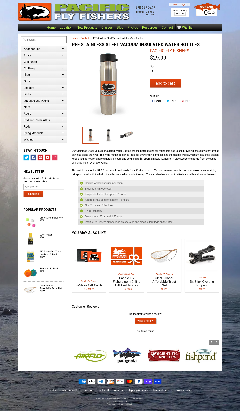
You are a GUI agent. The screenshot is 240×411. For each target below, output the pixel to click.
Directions (89, 390)
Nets (27, 107)
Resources (150, 27)
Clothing (29, 68)
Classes (107, 27)
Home (51, 27)
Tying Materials (33, 133)
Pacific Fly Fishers (169, 50)
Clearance (30, 61)
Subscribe (33, 193)
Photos (133, 27)
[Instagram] (54, 157)
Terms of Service (162, 390)
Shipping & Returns (138, 390)
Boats (27, 55)
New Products (87, 27)
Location (66, 27)
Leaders (29, 87)
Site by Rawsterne (120, 401)
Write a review (145, 320)
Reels (27, 113)
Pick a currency (180, 10)
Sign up (184, 4)
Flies (27, 74)
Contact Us (104, 390)
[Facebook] (33, 157)
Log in (174, 4)
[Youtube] (47, 157)
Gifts (27, 81)
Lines (27, 94)
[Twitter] (26, 157)
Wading (28, 139)
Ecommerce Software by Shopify (120, 404)
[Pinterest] (40, 157)
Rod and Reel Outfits (37, 120)
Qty (152, 66)
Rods (27, 126)
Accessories (32, 49)
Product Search (57, 390)
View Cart (118, 390)
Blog (120, 27)
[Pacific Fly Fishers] (87, 12)
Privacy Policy (184, 390)
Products (85, 38)
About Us (74, 390)
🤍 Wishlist (185, 27)
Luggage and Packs (36, 100)
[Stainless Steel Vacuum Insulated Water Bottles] (90, 135)
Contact (167, 27)
